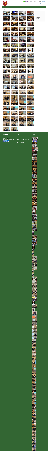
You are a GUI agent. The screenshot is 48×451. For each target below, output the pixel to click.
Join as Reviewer (37, 16)
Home (36, 11)
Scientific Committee (38, 19)
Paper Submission (37, 18)
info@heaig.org (43, 1)
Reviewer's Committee (38, 17)
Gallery (36, 12)
